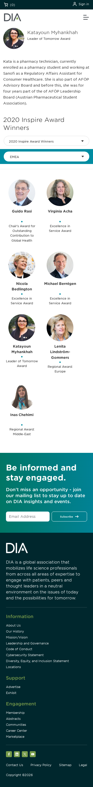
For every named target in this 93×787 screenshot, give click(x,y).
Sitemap (65, 765)
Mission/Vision (17, 637)
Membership (15, 713)
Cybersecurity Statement (25, 655)
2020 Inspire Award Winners (31, 141)
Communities (16, 725)
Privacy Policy (41, 765)
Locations (13, 667)
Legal (83, 765)
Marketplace (15, 736)
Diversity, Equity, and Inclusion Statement (37, 661)
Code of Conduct (19, 649)
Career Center (16, 731)
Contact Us (14, 765)
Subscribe (66, 516)
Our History (15, 631)
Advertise (13, 687)
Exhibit (11, 693)
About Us (13, 625)
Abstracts (13, 719)
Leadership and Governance (27, 643)
